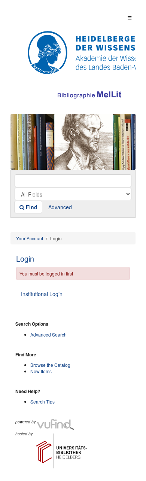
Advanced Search (48, 334)
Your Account (29, 238)
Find (30, 207)
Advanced (60, 207)
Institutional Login (42, 294)
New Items (41, 371)
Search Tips (42, 401)
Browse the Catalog (50, 365)
